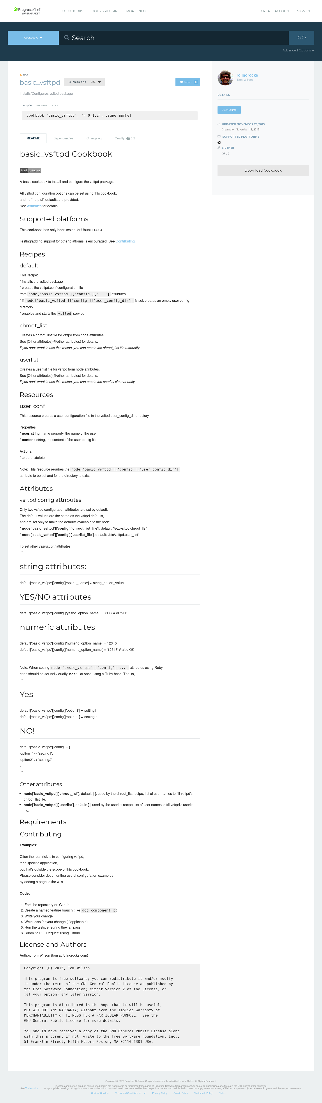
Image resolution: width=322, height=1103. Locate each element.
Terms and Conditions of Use (130, 1093)
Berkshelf (42, 105)
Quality (125, 138)
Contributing (125, 241)
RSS (25, 75)
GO (301, 37)
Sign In (303, 11)
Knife (55, 105)
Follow (190, 82)
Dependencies (63, 138)
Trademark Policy (203, 1093)
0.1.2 (82, 82)
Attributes (34, 205)
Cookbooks (72, 11)
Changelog (94, 138)
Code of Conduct (100, 1093)
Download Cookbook (263, 170)
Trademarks (31, 1088)
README (33, 138)
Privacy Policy (159, 1093)
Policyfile (27, 105)
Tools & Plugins (105, 11)
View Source (229, 109)
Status (222, 1093)
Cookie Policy (180, 1093)
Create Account (276, 11)
